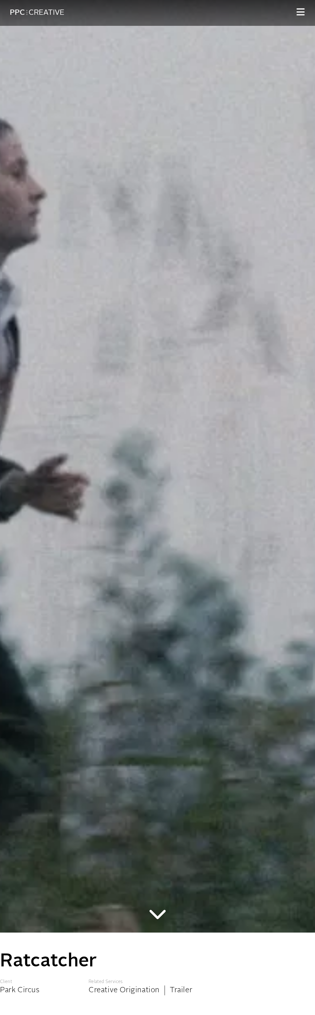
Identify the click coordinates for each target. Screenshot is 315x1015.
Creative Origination (124, 990)
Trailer (181, 990)
